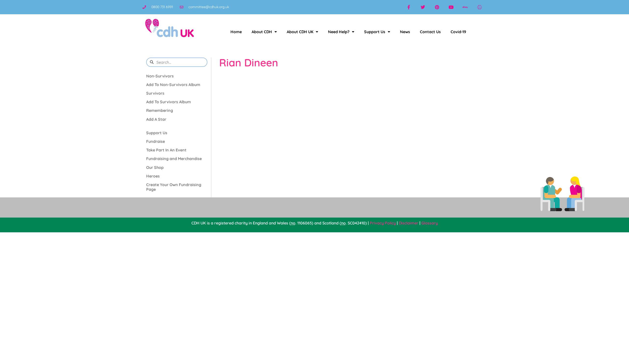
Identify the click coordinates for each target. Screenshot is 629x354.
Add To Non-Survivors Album (173, 84)
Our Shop (155, 167)
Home (236, 31)
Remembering (159, 110)
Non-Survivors (160, 76)
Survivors (155, 93)
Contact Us (430, 31)
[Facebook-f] (408, 7)
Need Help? (338, 31)
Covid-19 (458, 31)
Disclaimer (408, 223)
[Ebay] (465, 7)
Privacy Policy (383, 223)
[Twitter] (423, 7)
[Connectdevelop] (479, 7)
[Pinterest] (437, 7)
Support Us (374, 31)
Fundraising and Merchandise (174, 158)
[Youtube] (451, 7)
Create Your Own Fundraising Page (173, 187)
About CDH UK (300, 31)
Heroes (153, 176)
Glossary (429, 223)
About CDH (262, 31)
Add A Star (156, 119)
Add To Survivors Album (168, 101)
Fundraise (155, 141)
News (405, 31)
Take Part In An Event (166, 150)
